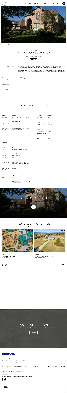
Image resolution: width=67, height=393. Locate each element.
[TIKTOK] (62, 366)
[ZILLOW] (64, 366)
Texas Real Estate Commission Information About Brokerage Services (15, 372)
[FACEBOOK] (48, 366)
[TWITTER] (56, 366)
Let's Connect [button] (33, 332)
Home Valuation (38, 3)
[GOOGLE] (59, 366)
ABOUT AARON (27, 3)
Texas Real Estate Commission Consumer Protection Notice (13, 371)
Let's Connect (37, 366)
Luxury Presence (30, 386)
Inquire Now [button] (33, 59)
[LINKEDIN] (54, 366)
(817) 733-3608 (4, 360)
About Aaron (9, 366)
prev (3, 264)
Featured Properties (18, 366)
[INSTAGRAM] (51, 366)
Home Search (55, 3)
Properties (46, 3)
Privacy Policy (61, 386)
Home (3, 366)
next (5, 264)
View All (62, 264)
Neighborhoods (28, 366)
